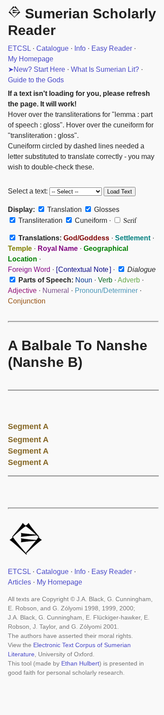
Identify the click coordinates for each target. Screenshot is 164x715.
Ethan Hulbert (80, 663)
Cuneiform (90, 220)
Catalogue (52, 48)
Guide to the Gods (36, 80)
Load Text (119, 191)
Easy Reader (111, 48)
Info (80, 48)
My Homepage (30, 59)
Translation (63, 209)
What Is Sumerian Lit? (105, 69)
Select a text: (28, 191)
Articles (19, 582)
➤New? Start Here (36, 69)
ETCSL (19, 48)
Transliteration (40, 220)
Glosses (105, 209)
